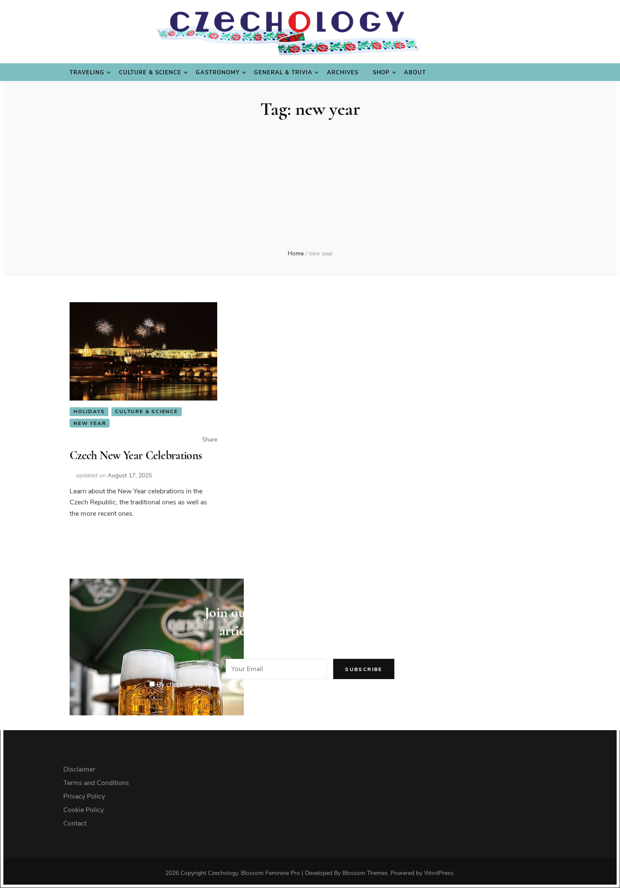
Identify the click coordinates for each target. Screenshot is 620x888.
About (415, 72)
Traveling (87, 72)
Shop (381, 72)
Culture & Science (150, 72)
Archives (343, 72)
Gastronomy (218, 72)
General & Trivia (283, 72)
